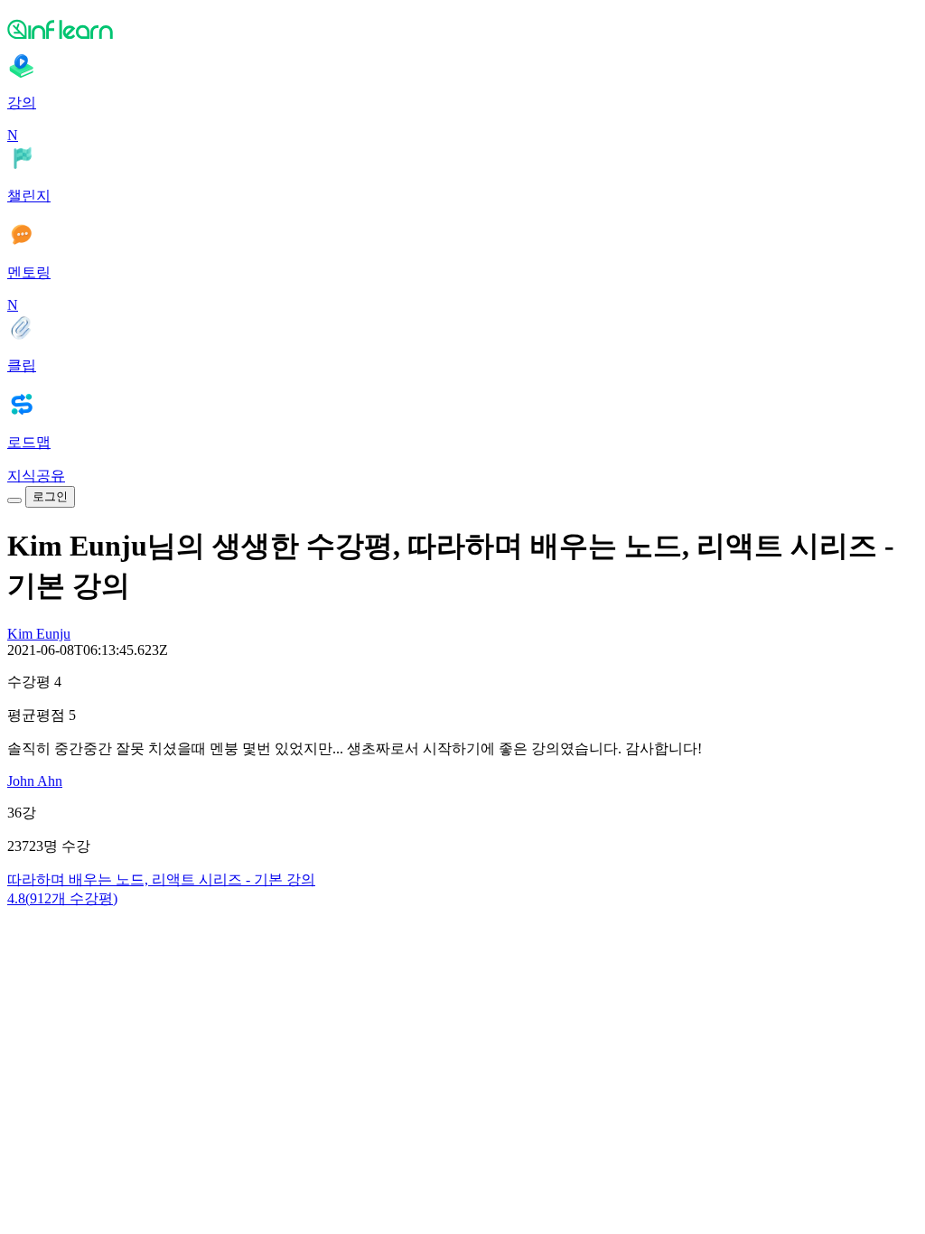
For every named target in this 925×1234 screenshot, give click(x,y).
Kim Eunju (38, 633)
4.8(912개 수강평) (62, 898)
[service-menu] (14, 500)
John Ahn (34, 781)
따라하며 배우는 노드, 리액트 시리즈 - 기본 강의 (161, 879)
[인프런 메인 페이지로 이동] (462, 29)
